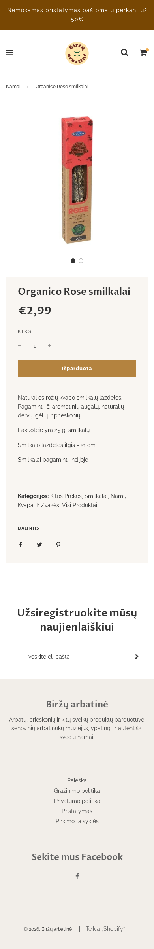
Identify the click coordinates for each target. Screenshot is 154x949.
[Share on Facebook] (20, 544)
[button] (73, 260)
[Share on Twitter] (39, 544)
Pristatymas (77, 811)
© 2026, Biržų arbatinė (48, 929)
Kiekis (24, 331)
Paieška (77, 780)
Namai (13, 86)
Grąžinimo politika (77, 791)
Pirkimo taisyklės (77, 821)
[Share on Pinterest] (58, 544)
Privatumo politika (77, 801)
